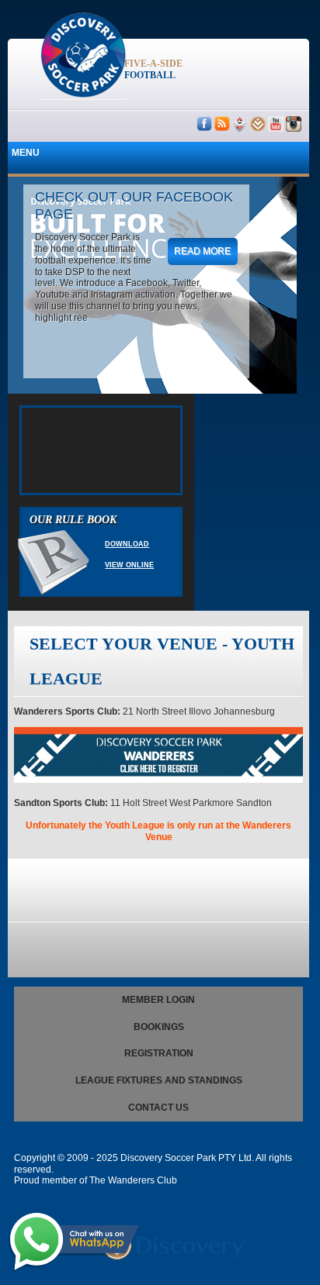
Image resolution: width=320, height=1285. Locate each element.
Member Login (158, 999)
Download (127, 544)
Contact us (158, 1107)
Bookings (159, 1026)
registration (158, 1053)
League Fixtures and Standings (158, 1080)
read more (202, 251)
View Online (129, 565)
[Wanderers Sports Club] (158, 779)
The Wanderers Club (133, 1180)
